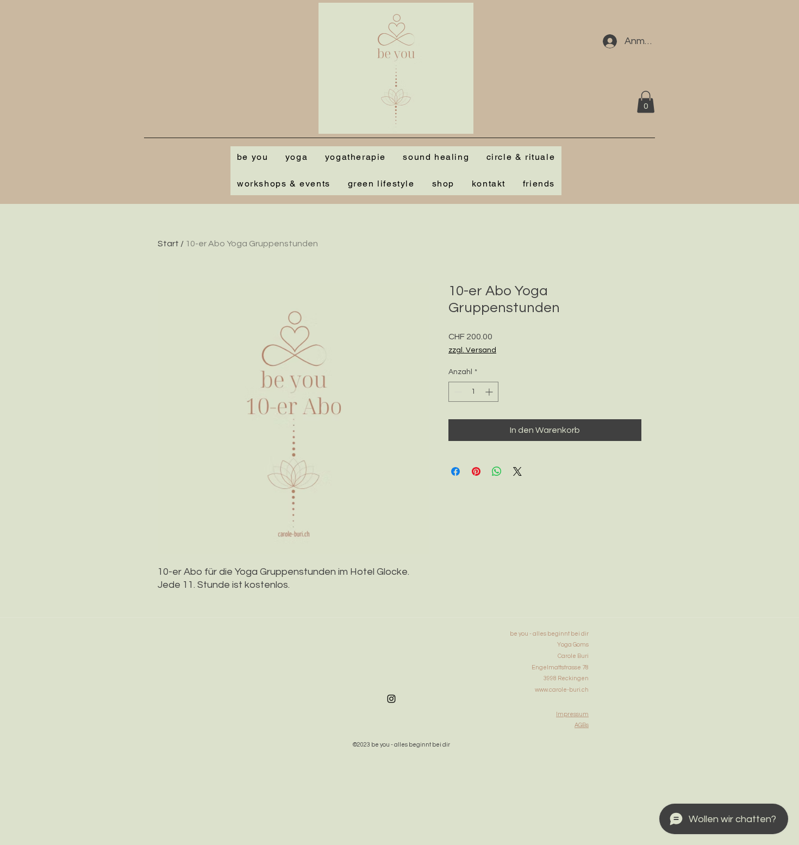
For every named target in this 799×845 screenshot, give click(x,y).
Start (168, 243)
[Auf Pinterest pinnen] (476, 471)
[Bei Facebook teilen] (455, 471)
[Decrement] (457, 391)
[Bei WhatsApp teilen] (496, 471)
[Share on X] (517, 471)
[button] (645, 102)
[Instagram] (391, 698)
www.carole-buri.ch (562, 690)
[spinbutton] (473, 391)
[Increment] (490, 391)
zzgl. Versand (472, 350)
